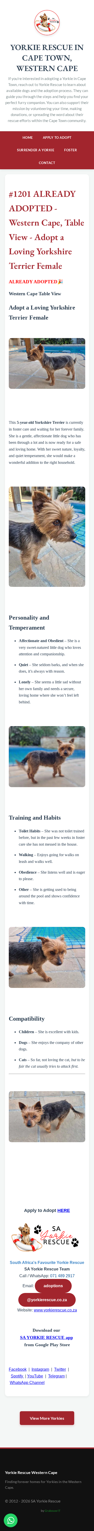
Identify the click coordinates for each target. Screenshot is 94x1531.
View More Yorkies (47, 1418)
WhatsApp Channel (27, 1382)
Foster (70, 150)
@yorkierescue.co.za (47, 1300)
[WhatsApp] (11, 1520)
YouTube (35, 1376)
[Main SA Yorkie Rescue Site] (47, 33)
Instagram (40, 1369)
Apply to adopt (57, 138)
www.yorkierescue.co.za (55, 1310)
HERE (63, 1210)
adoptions (53, 1286)
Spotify (17, 1376)
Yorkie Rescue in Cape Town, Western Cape (47, 58)
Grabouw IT (52, 1510)
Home (28, 138)
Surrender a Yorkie (35, 150)
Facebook (18, 1369)
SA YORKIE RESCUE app (46, 1337)
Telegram (56, 1376)
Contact (47, 163)
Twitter (60, 1369)
